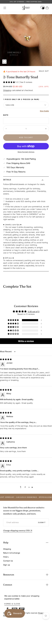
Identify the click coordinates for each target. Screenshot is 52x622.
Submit (42, 522)
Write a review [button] (26, 341)
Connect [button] (7, 584)
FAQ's (6, 557)
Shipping (7, 90)
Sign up (6, 565)
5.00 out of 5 (33, 311)
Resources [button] (8, 574)
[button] (4, 7)
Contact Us (8, 561)
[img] (6, 359)
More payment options (26, 152)
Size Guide (44, 111)
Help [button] (5, 542)
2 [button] (25, 487)
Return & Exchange (11, 553)
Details (7, 180)
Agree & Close (12, 604)
